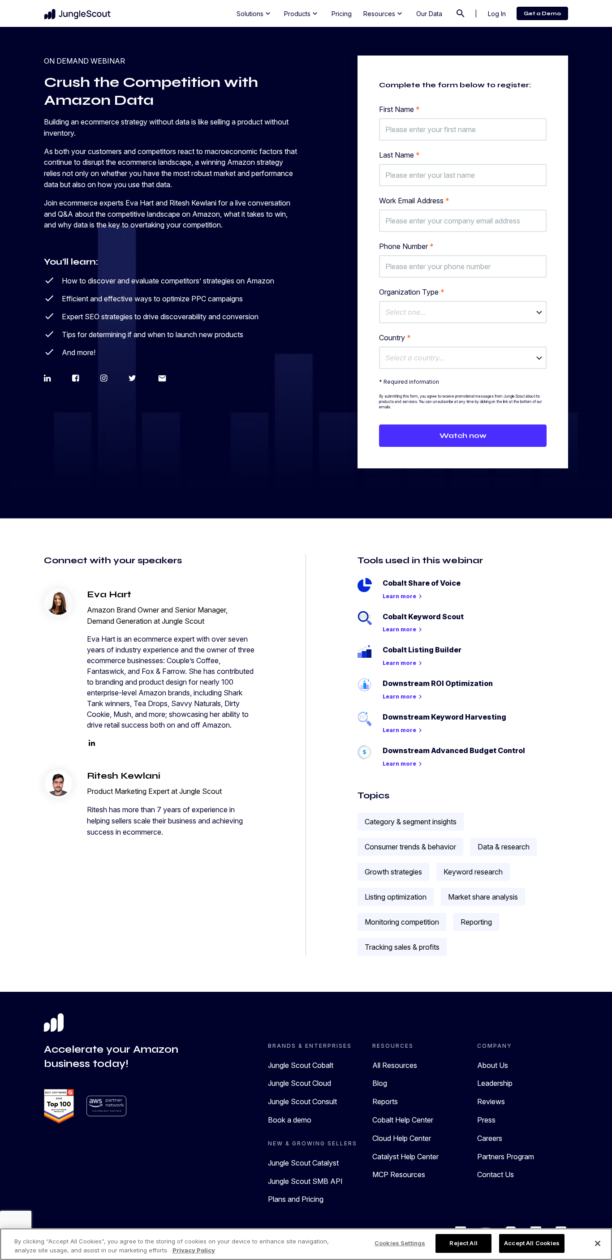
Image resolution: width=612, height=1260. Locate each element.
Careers (489, 1138)
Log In (497, 13)
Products (301, 13)
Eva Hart (109, 594)
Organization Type (411, 291)
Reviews (491, 1101)
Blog (379, 1083)
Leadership (495, 1083)
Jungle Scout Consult (302, 1101)
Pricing (342, 13)
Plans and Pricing (295, 1199)
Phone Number (406, 246)
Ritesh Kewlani (123, 775)
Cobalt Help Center (402, 1119)
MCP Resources (398, 1174)
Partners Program (505, 1156)
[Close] (598, 1243)
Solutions (254, 13)
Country (395, 337)
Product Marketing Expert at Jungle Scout (154, 791)
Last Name (399, 154)
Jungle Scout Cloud (299, 1083)
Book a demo (289, 1119)
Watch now (463, 435)
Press (486, 1119)
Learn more (403, 596)
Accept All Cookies (532, 1243)
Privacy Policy (193, 1250)
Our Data (429, 13)
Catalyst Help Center (405, 1156)
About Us (492, 1065)
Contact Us (495, 1174)
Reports (385, 1101)
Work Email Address (414, 200)
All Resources (394, 1065)
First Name (399, 109)
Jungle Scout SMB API (305, 1181)
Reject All (463, 1243)
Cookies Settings (400, 1243)
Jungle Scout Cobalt (300, 1065)
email (162, 378)
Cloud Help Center (401, 1138)
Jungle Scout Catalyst (303, 1162)
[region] (306, 1244)
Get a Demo (542, 13)
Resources (383, 13)
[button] (463, 312)
